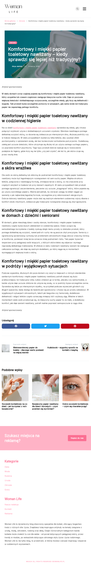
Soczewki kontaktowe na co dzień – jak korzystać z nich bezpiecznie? (14, 406)
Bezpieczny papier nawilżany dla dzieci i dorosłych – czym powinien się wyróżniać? (45, 406)
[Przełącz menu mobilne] (84, 9)
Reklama (8, 513)
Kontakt (8, 509)
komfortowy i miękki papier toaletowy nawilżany (34, 127)
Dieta (7, 467)
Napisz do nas (77, 438)
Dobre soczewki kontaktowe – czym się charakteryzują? (75, 405)
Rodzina (8, 476)
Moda (7, 471)
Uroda (7, 480)
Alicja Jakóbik (17, 66)
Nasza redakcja (11, 504)
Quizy (7, 489)
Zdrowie (13, 43)
